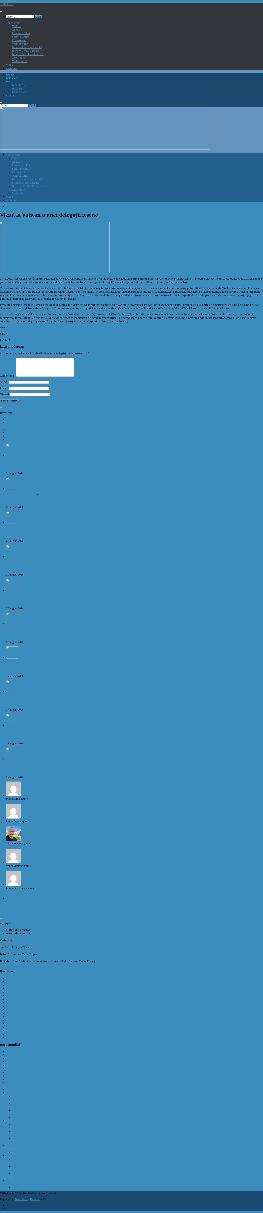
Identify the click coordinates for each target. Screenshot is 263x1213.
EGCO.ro (11, 999)
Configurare (19, 92)
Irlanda (38, 908)
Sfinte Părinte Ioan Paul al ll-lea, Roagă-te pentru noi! (37, 824)
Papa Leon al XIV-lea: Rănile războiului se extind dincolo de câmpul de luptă (50, 467)
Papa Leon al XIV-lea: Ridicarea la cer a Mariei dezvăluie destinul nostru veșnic (52, 670)
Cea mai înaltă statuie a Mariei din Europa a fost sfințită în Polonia (44, 703)
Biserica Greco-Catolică (25, 51)
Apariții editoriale (22, 1176)
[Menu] (1, 11)
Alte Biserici (19, 58)
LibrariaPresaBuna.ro (18, 1069)
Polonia (91, 908)
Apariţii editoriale (31, 898)
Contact (11, 95)
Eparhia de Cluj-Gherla (105, 904)
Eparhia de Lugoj (130, 904)
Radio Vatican (14, 1027)
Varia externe (20, 44)
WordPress (21, 1199)
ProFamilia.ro (14, 1023)
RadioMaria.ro (14, 1030)
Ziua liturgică (20, 1183)
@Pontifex (18, 1152)
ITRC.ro (10, 1065)
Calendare (12, 78)
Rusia (131, 908)
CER (153, 899)
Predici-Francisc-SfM (116, 908)
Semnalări (44, 495)
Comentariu (7, 375)
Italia (44, 908)
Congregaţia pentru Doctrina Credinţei (203, 899)
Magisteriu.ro (14, 1016)
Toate (9, 1089)
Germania (204, 904)
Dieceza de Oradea (49, 904)
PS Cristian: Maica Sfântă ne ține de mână (30, 737)
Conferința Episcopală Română (30, 1173)
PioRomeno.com (15, 1079)
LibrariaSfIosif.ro (16, 1076)
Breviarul (17, 1187)
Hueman (35, 1199)
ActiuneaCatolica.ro (17, 1051)
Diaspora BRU (239, 898)
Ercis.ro (12, 327)
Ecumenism (19, 40)
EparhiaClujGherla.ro (18, 1002)
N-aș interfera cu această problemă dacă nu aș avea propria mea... (44, 802)
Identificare (19, 85)
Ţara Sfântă (20, 912)
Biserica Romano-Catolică (27, 47)
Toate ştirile (13, 23)
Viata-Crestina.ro (16, 1083)
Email (4, 388)
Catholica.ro (7, 4)
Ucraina (209, 908)
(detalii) (43, 954)
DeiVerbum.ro (14, 995)
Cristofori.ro (13, 992)
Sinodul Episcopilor (150, 908)
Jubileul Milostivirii (66, 908)
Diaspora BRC (225, 898)
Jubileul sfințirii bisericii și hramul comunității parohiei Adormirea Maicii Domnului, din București (61, 568)
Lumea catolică (21, 33)
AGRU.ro (11, 1055)
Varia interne (19, 61)
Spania (164, 908)
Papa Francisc (20, 1162)
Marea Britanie (82, 908)
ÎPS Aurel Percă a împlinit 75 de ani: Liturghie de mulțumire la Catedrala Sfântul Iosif (55, 501)
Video (9, 65)
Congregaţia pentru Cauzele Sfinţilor (172, 898)
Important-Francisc (246, 903)
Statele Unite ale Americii (189, 908)
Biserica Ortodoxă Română (28, 54)
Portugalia (100, 908)
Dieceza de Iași (19, 339)
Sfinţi (136, 908)
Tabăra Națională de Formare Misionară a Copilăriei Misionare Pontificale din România (56, 602)
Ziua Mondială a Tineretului (226, 908)
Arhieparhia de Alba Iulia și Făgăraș (111, 898)
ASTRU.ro (12, 1058)
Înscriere (17, 88)
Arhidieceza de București (70, 898)
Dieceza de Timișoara (74, 904)
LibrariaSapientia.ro (17, 1072)
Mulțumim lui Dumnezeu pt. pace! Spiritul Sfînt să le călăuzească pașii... (47, 869)
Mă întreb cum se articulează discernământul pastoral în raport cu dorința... (50, 847)
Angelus (17, 30)
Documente (19, 1113)
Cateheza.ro (13, 985)
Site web (5, 394)
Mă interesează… (22, 1159)
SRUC (171, 908)
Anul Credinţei (12, 898)
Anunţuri (11, 68)
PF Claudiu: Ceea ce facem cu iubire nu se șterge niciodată (39, 771)
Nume (4, 382)
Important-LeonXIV (18, 908)
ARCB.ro (11, 978)
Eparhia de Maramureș (154, 904)
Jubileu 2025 (53, 908)
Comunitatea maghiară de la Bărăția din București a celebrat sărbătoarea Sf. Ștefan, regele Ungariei (63, 534)
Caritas (143, 899)
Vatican (16, 26)
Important (219, 903)
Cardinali (136, 899)
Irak (33, 908)
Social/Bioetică (20, 37)
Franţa (196, 904)
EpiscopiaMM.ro (15, 1009)
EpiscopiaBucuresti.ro (18, 1006)
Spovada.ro (12, 1037)
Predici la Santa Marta (25, 1166)
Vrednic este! (13, 891)
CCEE (149, 899)
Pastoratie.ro (13, 1020)
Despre (10, 74)
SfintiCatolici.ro (15, 1034)
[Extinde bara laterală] (1, 407)
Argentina (47, 899)
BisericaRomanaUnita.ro (20, 981)
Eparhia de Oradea (180, 904)
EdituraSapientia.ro (17, 1062)
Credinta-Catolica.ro (18, 988)
